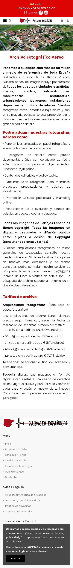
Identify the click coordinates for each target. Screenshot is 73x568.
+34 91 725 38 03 (43, 8)
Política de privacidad (18, 506)
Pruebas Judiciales (16, 449)
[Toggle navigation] (5, 21)
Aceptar (15, 558)
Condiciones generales (19, 511)
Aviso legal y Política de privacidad (25, 494)
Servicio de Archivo (16, 460)
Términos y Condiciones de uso (23, 500)
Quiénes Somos (14, 471)
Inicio (8, 443)
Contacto (11, 477)
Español (37, 4)
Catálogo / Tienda (15, 454)
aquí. (19, 367)
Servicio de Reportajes (18, 466)
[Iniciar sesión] (68, 20)
